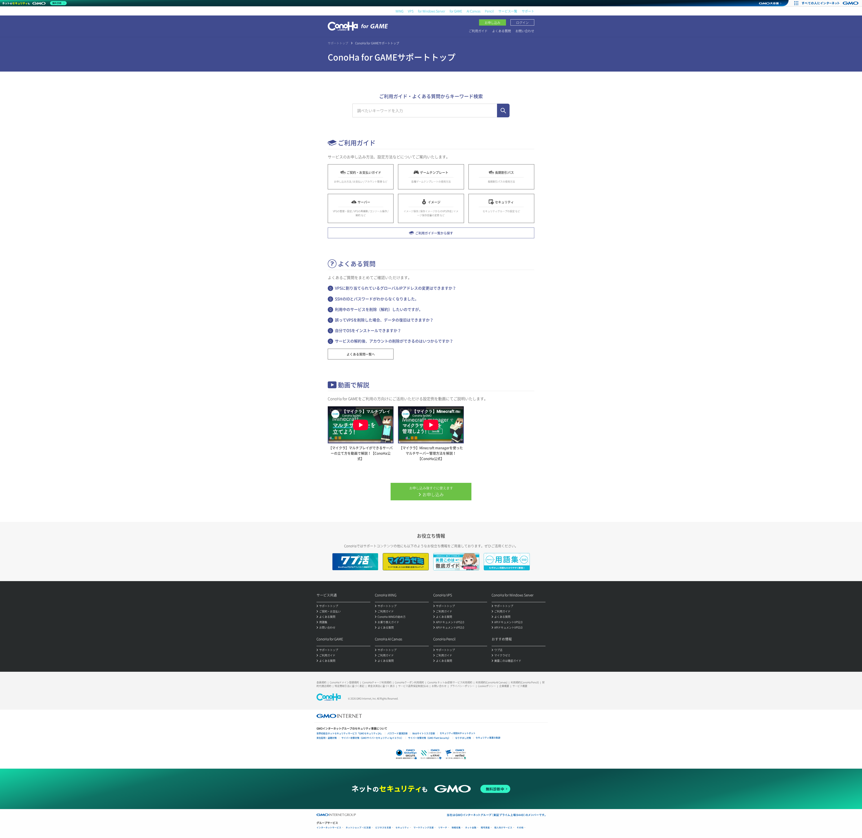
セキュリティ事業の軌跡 (488, 737)
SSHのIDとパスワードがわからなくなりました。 (377, 299)
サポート (528, 11)
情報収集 (456, 827)
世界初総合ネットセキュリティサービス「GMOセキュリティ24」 (350, 733)
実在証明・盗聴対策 (327, 738)
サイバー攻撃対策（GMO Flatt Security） (429, 738)
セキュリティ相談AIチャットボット (457, 733)
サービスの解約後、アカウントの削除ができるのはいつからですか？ (394, 341)
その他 (520, 827)
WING (399, 11)
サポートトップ (338, 43)
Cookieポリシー (487, 686)
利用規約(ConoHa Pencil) (525, 682)
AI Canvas (473, 11)
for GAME (456, 11)
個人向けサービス (503, 827)
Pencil (489, 11)
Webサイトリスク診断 (423, 733)
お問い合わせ (524, 30)
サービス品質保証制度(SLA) (413, 686)
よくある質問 (501, 30)
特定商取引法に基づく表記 (349, 686)
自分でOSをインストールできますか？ (368, 330)
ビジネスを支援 (383, 827)
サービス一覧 (507, 11)
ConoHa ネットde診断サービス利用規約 (449, 682)
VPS (410, 11)
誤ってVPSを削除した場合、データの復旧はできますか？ (384, 320)
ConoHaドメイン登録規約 (344, 682)
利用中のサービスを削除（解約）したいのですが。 (379, 309)
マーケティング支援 (423, 827)
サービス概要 (519, 686)
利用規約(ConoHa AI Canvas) (491, 682)
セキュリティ (402, 827)
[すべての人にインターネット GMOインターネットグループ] (830, 3)
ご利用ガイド (478, 30)
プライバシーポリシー (462, 686)
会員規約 (321, 682)
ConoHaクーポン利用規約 (409, 682)
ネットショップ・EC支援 (358, 827)
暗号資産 (485, 827)
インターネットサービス (329, 827)
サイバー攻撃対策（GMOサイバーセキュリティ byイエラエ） (372, 738)
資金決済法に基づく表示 (381, 686)
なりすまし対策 (463, 738)
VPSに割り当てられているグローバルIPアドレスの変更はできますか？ (395, 288)
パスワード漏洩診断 (397, 733)
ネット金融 (470, 827)
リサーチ (442, 827)
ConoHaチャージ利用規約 (376, 682)
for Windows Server (431, 11)
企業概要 (504, 686)
